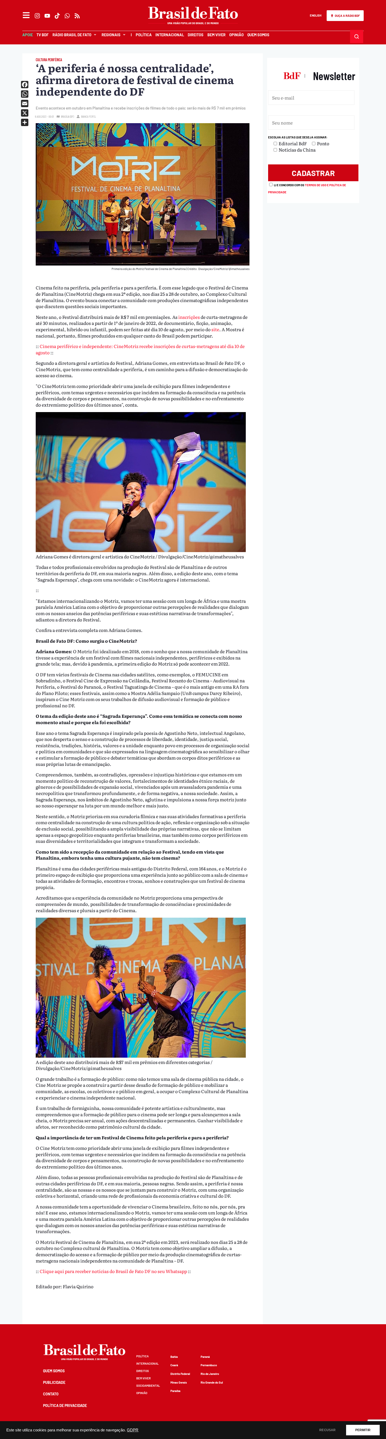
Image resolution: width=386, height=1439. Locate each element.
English (315, 15)
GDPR (132, 1430)
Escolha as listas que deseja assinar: (297, 137)
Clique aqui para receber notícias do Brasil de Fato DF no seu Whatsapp (113, 1271)
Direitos (196, 35)
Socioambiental (148, 1385)
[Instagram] (37, 16)
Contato (51, 1394)
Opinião (236, 35)
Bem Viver (216, 35)
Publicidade (54, 1382)
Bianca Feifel (88, 116)
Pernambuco (209, 1365)
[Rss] (77, 16)
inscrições (189, 317)
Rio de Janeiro (210, 1373)
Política (144, 35)
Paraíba (175, 1391)
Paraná (205, 1356)
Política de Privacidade (65, 1405)
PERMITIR (363, 1430)
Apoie (27, 35)
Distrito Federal (180, 1373)
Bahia (174, 1356)
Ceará (174, 1365)
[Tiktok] (57, 16)
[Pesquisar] (356, 36)
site (215, 329)
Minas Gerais (178, 1382)
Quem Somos (258, 35)
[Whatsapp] (67, 16)
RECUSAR (327, 1430)
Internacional (169, 35)
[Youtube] (47, 16)
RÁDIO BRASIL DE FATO (72, 35)
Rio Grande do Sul (212, 1382)
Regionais (111, 35)
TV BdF (42, 35)
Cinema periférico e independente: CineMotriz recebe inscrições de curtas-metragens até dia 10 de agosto (140, 349)
